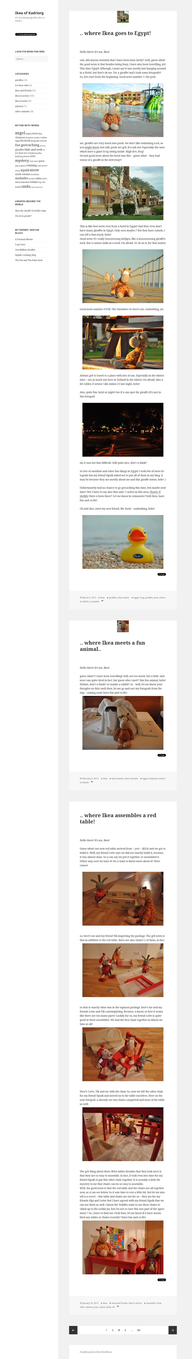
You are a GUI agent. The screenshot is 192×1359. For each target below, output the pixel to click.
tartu (44, 178)
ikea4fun (38, 153)
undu (26, 186)
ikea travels (21, 101)
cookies (43, 137)
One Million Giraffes (25, 249)
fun (18, 145)
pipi (17, 165)
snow (34, 169)
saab (39, 165)
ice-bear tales (22, 85)
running (31, 165)
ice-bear (19, 153)
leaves (27, 156)
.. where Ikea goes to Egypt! (115, 33)
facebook (25, 140)
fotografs (35, 140)
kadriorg (19, 156)
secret (44, 165)
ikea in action (22, 95)
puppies (22, 165)
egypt (136, 597)
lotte (33, 156)
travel (18, 186)
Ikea (102, 597)
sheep (17, 170)
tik (113, 1307)
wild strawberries (37, 187)
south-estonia (22, 174)
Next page (172, 1330)
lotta (159, 1303)
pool (156, 597)
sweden (32, 178)
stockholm (35, 174)
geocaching (30, 145)
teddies (34, 182)
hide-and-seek (33, 149)
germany (43, 146)
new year (34, 161)
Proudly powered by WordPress (96, 1352)
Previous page (73, 1330)
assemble (151, 1303)
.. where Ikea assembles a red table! (118, 818)
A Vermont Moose (24, 239)
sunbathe (21, 178)
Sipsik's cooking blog (25, 255)
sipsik (25, 170)
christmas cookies (32, 137)
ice (44, 150)
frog (142, 597)
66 (139, 1330)
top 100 (42, 182)
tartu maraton (22, 182)
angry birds (31, 133)
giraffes (19, 80)
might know (92, 147)
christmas (20, 137)
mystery (19, 106)
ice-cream (29, 153)
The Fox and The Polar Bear (29, 260)
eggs (17, 140)
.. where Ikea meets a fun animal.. (112, 645)
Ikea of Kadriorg (29, 12)
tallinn (38, 178)
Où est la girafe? (23, 215)
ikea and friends (23, 90)
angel (20, 132)
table (108, 1307)
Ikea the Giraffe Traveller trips (30, 210)
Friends (43, 140)
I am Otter (20, 244)
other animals (22, 111)
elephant (153, 778)
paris (42, 160)
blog (40, 133)
